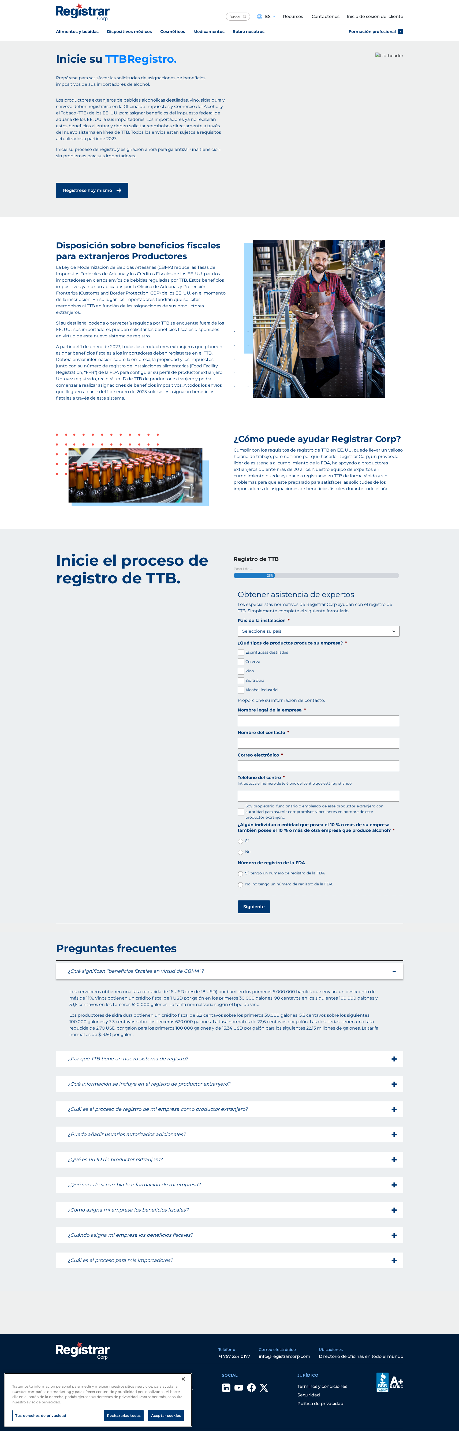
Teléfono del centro (261, 777)
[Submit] (245, 16)
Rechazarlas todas (124, 1415)
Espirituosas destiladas (266, 652)
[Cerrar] (183, 1379)
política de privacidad (320, 1403)
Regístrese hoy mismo (87, 190)
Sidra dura (254, 680)
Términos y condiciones (322, 1386)
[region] (98, 1400)
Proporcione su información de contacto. (281, 700)
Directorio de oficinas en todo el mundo (361, 1356)
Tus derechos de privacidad (40, 1415)
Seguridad (308, 1395)
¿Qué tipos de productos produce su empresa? (292, 643)
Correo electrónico (260, 755)
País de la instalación (264, 620)
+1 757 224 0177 (234, 1356)
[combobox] (238, 17)
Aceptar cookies (166, 1415)
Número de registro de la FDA (271, 862)
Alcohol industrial (261, 689)
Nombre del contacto (263, 732)
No (248, 851)
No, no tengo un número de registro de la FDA (289, 884)
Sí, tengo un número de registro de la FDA (285, 873)
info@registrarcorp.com (284, 1356)
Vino (249, 671)
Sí (247, 840)
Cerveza (252, 661)
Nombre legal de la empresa (272, 710)
